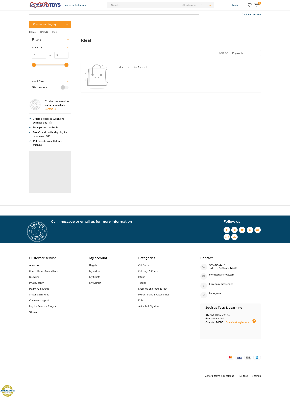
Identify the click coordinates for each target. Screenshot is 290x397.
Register (93, 265)
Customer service (251, 14)
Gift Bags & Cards (148, 271)
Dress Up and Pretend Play (152, 288)
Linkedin (257, 230)
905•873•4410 (217, 265)
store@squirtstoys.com (221, 274)
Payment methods (39, 288)
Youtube (234, 237)
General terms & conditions (43, 271)
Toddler (142, 282)
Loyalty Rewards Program (43, 306)
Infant (141, 277)
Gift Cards (143, 265)
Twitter (242, 230)
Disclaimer (34, 277)
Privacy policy (36, 282)
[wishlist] (250, 5)
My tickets (94, 277)
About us (34, 265)
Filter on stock (39, 87)
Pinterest (250, 230)
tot (49, 55)
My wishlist (95, 282)
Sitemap (33, 312)
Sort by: (223, 52)
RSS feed (243, 375)
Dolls (140, 300)
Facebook (227, 230)
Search (210, 5)
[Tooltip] (50, 123)
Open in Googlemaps (238, 322)
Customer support (39, 300)
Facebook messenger (221, 284)
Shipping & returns (39, 294)
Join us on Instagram (75, 5)
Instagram (234, 230)
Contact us (50, 108)
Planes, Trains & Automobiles (153, 294)
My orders (94, 271)
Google (227, 237)
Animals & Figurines (148, 306)
